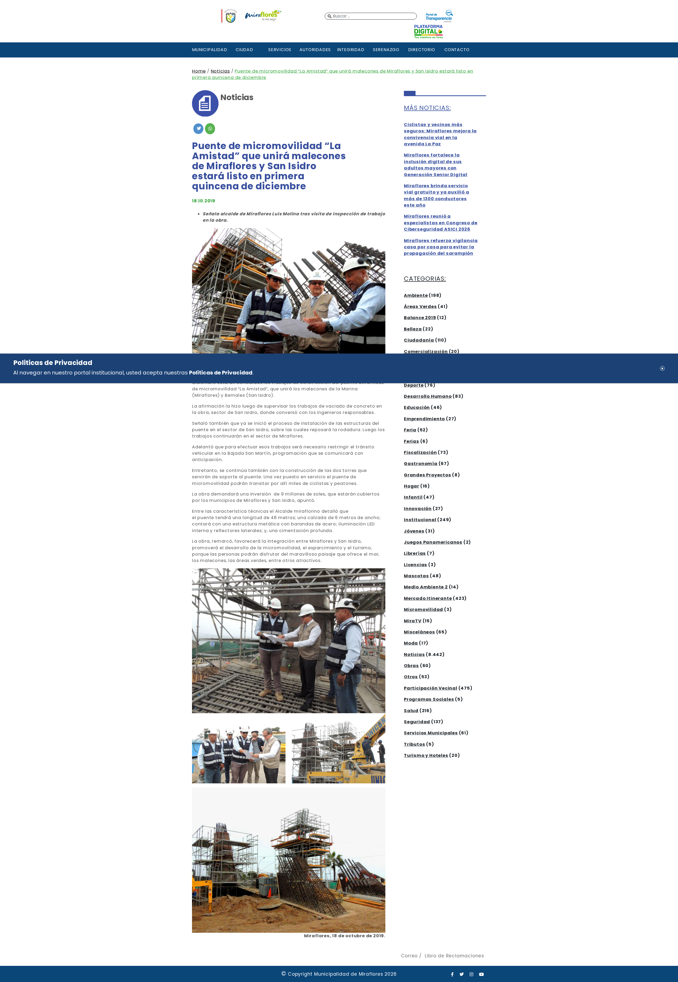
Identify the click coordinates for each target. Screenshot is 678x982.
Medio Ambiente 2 (426, 587)
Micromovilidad (423, 609)
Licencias (415, 565)
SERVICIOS (279, 49)
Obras (411, 666)
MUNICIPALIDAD (209, 49)
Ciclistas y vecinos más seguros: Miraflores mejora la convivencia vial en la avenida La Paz (440, 134)
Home (199, 71)
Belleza (413, 329)
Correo (409, 956)
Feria (410, 430)
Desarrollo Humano (428, 396)
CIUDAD (244, 49)
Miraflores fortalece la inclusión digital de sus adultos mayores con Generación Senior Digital (435, 164)
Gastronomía (421, 464)
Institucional (420, 520)
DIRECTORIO (421, 49)
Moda (411, 643)
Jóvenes (414, 531)
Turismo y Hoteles (426, 755)
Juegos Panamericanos (433, 542)
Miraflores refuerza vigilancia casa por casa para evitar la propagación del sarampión (441, 247)
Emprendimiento (424, 419)
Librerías (415, 553)
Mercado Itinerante (428, 598)
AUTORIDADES (315, 49)
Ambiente (416, 295)
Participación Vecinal (430, 688)
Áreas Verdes (420, 306)
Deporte (414, 385)
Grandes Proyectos (427, 475)
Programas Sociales (429, 699)
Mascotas (416, 576)
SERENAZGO (386, 49)
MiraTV (413, 621)
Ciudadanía (419, 340)
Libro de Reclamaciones (454, 956)
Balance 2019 (420, 318)
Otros (411, 677)
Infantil (413, 497)
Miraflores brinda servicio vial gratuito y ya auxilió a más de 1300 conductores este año (436, 195)
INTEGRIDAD (350, 49)
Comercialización (426, 352)
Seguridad (417, 722)
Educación (417, 407)
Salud (411, 711)
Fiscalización (420, 452)
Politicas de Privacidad (220, 372)
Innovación (418, 509)
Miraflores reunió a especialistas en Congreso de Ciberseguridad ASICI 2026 (440, 222)
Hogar (411, 486)
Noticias (220, 71)
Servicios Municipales (431, 733)
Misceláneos (419, 632)
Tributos (414, 744)
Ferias (411, 441)
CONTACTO (456, 49)
